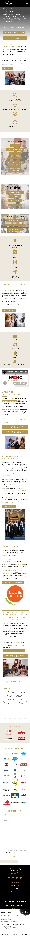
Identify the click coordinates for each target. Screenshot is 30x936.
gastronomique (16, 46)
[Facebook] (17, 878)
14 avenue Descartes (9, 901)
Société (6, 827)
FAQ (15, 890)
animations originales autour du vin (13, 289)
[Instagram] (21, 878)
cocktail (11, 635)
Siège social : (15, 899)
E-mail (5, 833)
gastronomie (20, 290)
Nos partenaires (15, 893)
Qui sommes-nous (15, 887)
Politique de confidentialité (10, 852)
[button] (27, 3)
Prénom (6, 814)
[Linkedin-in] (13, 878)
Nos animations (15, 885)
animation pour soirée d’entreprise (11, 400)
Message (6, 840)
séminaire (19, 642)
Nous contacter (15, 891)
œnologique (5, 46)
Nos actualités (15, 888)
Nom (5, 820)
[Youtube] (9, 878)
